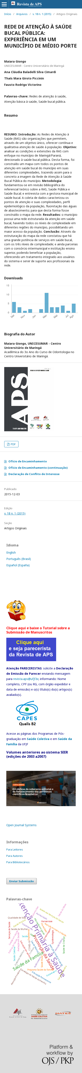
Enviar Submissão (21, 881)
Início (7, 14)
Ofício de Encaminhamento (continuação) (38, 468)
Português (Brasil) (18, 559)
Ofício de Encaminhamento (27, 461)
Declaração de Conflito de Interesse (34, 474)
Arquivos (22, 14)
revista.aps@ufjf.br (25, 679)
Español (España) (18, 565)
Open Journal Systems (21, 825)
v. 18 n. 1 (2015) (42, 14)
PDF (13, 444)
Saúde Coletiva (38, 739)
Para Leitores (14, 849)
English (11, 552)
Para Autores (14, 856)
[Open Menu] (4, 4)
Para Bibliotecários (18, 862)
